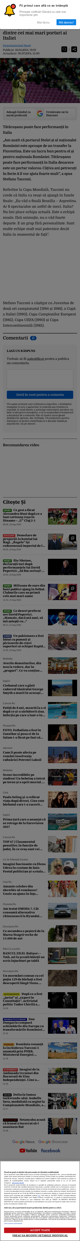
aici (39, 1195)
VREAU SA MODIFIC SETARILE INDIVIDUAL (40, 1235)
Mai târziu (43, 22)
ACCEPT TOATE (40, 1230)
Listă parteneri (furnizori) (13, 1223)
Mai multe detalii (18, 1183)
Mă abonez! (66, 22)
